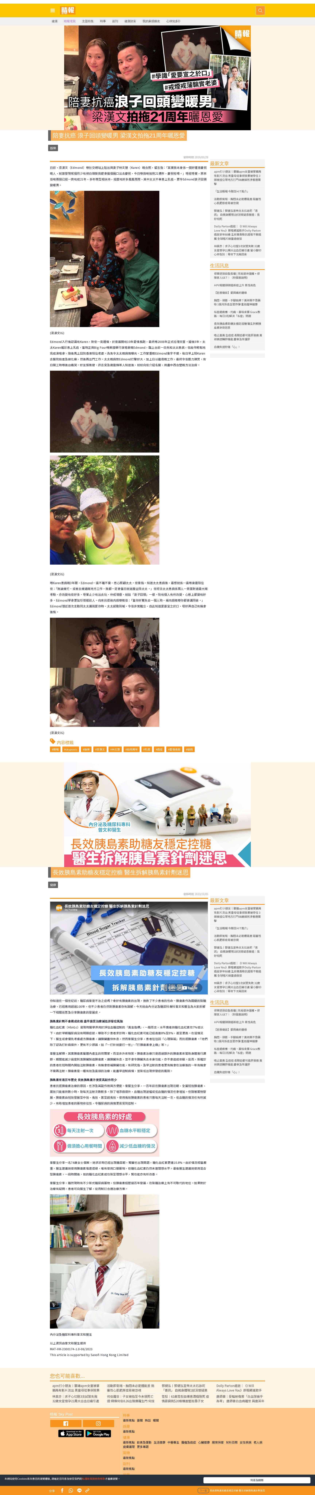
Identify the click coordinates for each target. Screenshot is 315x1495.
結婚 (190, 749)
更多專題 (143, 1446)
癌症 (160, 749)
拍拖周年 (132, 749)
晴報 (56, 749)
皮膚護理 (129, 1446)
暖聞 (156, 1420)
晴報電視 (70, 21)
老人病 (258, 1442)
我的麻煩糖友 (151, 21)
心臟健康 (204, 1442)
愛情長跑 (175, 749)
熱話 (148, 1420)
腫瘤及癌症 (188, 1442)
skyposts (71, 749)
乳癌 (147, 749)
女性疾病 (245, 1442)
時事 (103, 21)
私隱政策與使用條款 (93, 1478)
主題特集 (88, 21)
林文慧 (116, 749)
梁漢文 (101, 749)
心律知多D (173, 21)
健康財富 (130, 21)
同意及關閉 (256, 1480)
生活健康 (159, 1442)
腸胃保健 (218, 1442)
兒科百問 (232, 1442)
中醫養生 (173, 1442)
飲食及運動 (144, 1442)
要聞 (140, 1420)
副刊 (115, 21)
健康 (55, 21)
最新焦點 (129, 1420)
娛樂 (53, 148)
